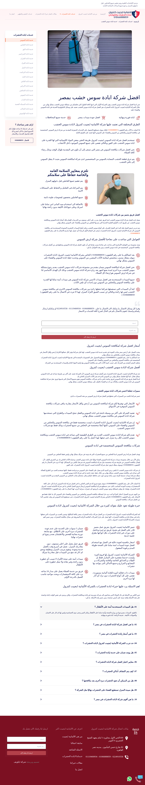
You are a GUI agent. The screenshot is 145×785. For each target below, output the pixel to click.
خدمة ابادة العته (27, 77)
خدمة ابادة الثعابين (26, 45)
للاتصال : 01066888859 (22, 140)
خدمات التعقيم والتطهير (25, 14)
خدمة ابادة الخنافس (26, 90)
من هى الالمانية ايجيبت (72, 736)
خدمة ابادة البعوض (26, 95)
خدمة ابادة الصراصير (26, 54)
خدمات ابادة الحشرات (68, 14)
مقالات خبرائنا (76, 763)
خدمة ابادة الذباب (27, 100)
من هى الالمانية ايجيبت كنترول (87, 14)
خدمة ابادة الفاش (27, 81)
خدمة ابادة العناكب (26, 109)
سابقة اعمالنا (76, 743)
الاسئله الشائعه (75, 750)
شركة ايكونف (20, 762)
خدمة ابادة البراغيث (26, 72)
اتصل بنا (12, 14)
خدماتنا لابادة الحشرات (72, 756)
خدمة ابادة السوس (26, 40)
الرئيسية (102, 14)
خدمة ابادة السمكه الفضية (24, 104)
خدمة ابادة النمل (27, 68)
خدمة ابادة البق (28, 49)
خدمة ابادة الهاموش (26, 113)
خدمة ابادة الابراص (26, 86)
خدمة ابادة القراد (27, 63)
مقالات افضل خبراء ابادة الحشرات (46, 14)
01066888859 (113, 130)
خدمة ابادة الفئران (26, 58)
